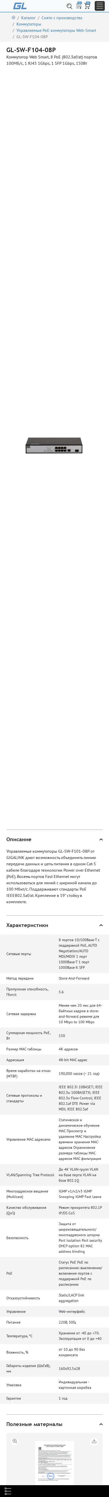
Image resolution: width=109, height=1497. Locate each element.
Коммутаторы (28, 24)
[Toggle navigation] (100, 6)
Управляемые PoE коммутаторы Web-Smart (56, 30)
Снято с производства (62, 17)
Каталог (28, 17)
